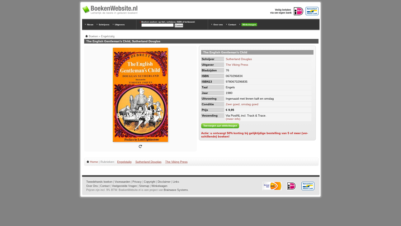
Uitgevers (120, 24)
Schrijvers (104, 24)
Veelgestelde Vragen (124, 185)
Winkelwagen (249, 24)
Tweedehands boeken (99, 181)
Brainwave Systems (176, 189)
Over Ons (92, 185)
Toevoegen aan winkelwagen (220, 125)
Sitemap (144, 185)
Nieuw (90, 24)
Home (94, 161)
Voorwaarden (122, 181)
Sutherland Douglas (239, 59)
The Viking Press (237, 64)
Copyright (149, 181)
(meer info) (233, 119)
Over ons (218, 24)
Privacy (137, 181)
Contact (232, 24)
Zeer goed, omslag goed (242, 104)
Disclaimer (164, 181)
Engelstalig (124, 161)
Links (176, 181)
